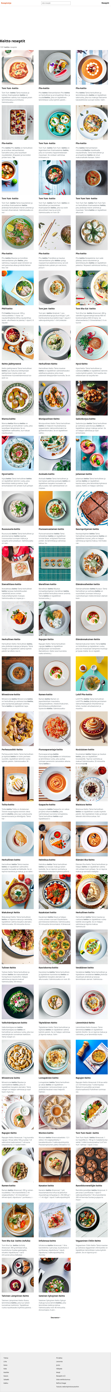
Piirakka (59, 1358)
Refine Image (61, 1383)
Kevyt (58, 1372)
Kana (5, 1365)
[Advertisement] (55, 22)
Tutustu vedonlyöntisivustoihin (67, 1387)
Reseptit (105, 3)
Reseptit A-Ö (60, 1376)
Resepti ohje (6, 3)
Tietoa (6, 1358)
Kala (5, 1369)
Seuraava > (55, 1317)
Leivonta (59, 1361)
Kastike (6, 1372)
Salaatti (6, 1379)
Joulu (58, 1365)
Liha (5, 1361)
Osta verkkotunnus (63, 1379)
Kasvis (6, 1376)
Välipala (59, 1369)
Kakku (6, 1383)
